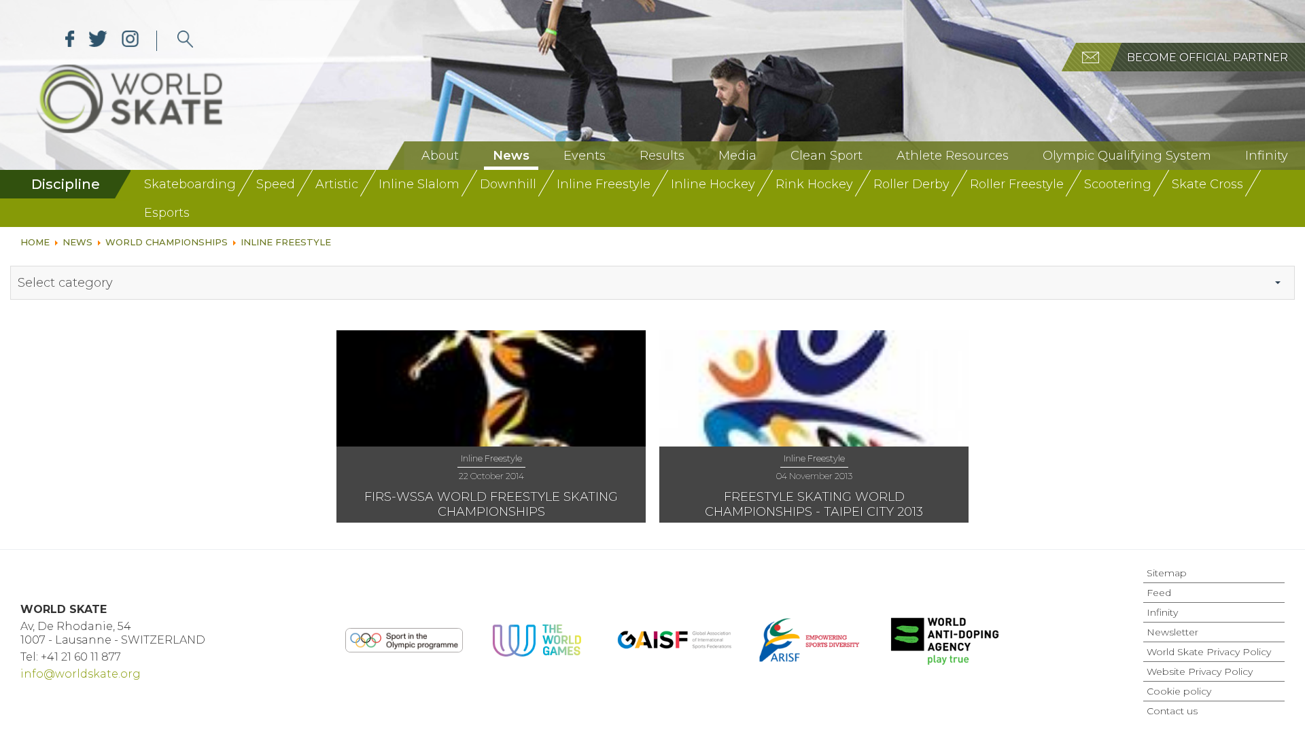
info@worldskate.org (80, 673)
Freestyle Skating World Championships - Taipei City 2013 (814, 504)
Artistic (336, 184)
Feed (1159, 593)
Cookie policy (1179, 691)
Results (662, 155)
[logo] (185, 41)
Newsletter (1172, 632)
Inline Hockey (713, 184)
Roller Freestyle (1017, 184)
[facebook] (70, 41)
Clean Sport (826, 155)
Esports (167, 212)
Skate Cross (1207, 184)
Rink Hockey (814, 184)
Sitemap (1167, 573)
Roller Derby (911, 184)
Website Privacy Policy (1200, 671)
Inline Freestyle (603, 184)
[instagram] (130, 41)
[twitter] (98, 41)
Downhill (508, 184)
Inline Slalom (419, 184)
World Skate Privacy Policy (1209, 652)
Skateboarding (190, 184)
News (511, 155)
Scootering (1117, 184)
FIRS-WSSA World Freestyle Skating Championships (491, 504)
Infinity (1266, 155)
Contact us (1172, 711)
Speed (275, 184)
